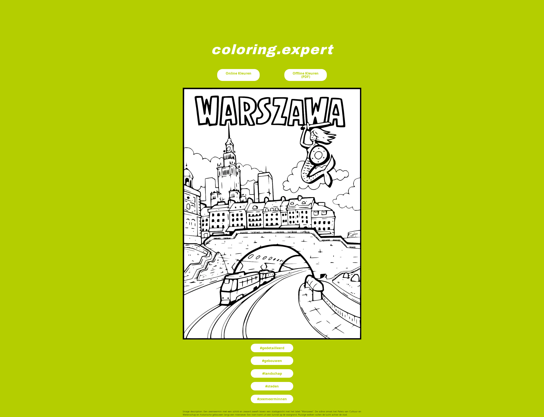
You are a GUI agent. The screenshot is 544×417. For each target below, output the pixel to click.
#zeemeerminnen (272, 399)
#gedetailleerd (272, 348)
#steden (272, 386)
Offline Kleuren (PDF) (306, 75)
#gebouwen (272, 360)
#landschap (272, 373)
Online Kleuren (238, 73)
